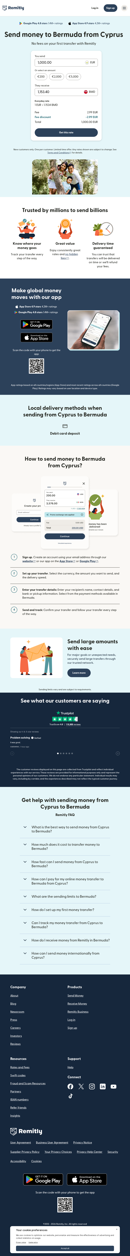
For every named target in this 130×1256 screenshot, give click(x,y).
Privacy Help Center (89, 1152)
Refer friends (18, 1107)
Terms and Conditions (59, 153)
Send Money (76, 995)
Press (13, 1020)
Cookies (36, 1161)
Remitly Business (78, 1011)
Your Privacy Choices (58, 1152)
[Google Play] (36, 324)
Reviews (15, 1044)
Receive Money (77, 1003)
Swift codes (18, 1075)
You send (40, 56)
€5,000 (73, 76)
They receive (42, 85)
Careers (15, 1028)
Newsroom (17, 1011)
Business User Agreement (52, 1142)
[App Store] (36, 337)
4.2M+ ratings (91, 24)
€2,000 (56, 76)
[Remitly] (13, 8)
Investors (16, 1036)
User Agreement (20, 1142)
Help (70, 1067)
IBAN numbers (19, 1099)
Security (112, 1152)
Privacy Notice (82, 1142)
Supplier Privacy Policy (24, 1152)
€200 (41, 76)
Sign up (110, 8)
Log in (94, 8)
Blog (13, 1003)
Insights (15, 1115)
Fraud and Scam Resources (28, 1083)
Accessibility (18, 1161)
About (14, 995)
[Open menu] (124, 8)
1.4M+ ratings (43, 24)
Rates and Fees (19, 1067)
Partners (15, 1091)
